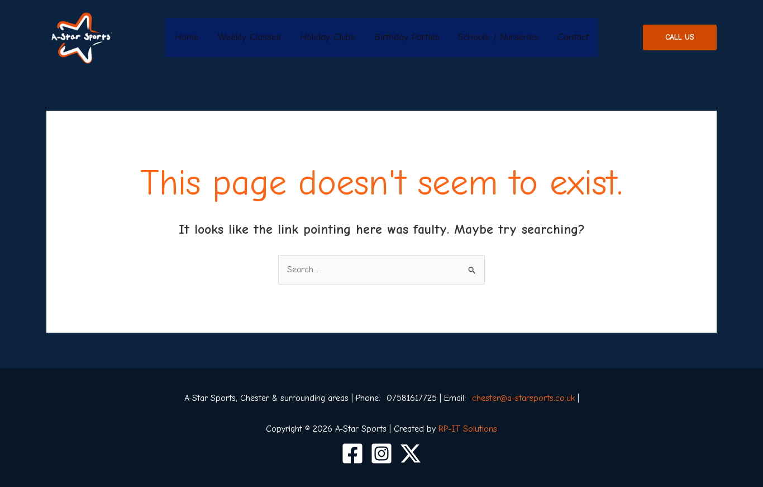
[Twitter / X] (410, 453)
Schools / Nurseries (498, 37)
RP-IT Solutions (467, 429)
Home (187, 37)
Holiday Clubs (327, 37)
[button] (680, 37)
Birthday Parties (407, 37)
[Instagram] (381, 453)
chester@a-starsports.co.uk (523, 398)
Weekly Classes (249, 37)
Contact (573, 37)
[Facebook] (352, 453)
